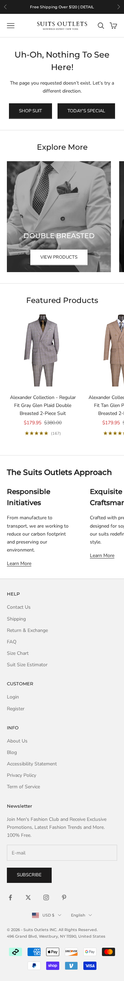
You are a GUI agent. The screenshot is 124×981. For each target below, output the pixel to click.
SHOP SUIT (30, 111)
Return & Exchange (27, 630)
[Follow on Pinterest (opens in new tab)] (64, 897)
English (78, 915)
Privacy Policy (21, 775)
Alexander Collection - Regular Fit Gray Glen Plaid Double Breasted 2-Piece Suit (43, 405)
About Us (17, 741)
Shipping (16, 619)
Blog (12, 752)
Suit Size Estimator (27, 664)
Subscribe (29, 875)
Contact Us (19, 607)
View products (59, 257)
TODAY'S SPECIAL (86, 111)
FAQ (12, 642)
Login (13, 697)
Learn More (19, 563)
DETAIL (87, 7)
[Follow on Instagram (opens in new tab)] (46, 897)
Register (15, 708)
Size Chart (18, 653)
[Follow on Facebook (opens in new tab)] (10, 897)
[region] (62, 7)
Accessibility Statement (32, 764)
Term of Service (23, 786)
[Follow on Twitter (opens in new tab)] (28, 897)
